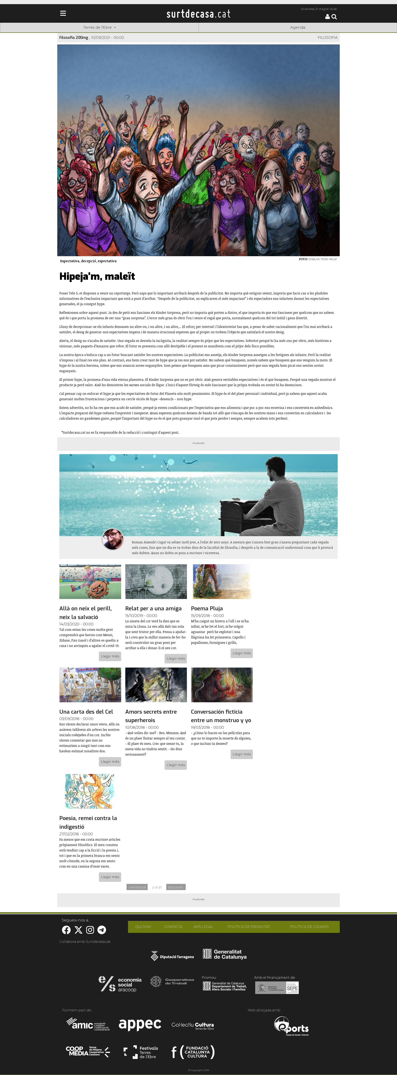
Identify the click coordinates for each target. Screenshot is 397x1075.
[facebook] (66, 932)
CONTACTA (173, 927)
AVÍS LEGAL (203, 927)
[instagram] (90, 932)
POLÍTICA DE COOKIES (309, 927)
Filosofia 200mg (73, 37)
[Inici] (198, 13)
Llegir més (110, 656)
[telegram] (101, 932)
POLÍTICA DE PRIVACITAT (249, 927)
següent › (176, 887)
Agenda (297, 27)
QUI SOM (143, 927)
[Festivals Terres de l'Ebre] (141, 1054)
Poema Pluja (207, 608)
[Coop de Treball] (172, 985)
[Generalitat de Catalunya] (225, 958)
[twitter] (78, 932)
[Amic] (88, 1026)
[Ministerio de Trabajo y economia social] (277, 990)
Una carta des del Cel (86, 711)
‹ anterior (137, 887)
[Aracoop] (120, 985)
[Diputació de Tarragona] (172, 958)
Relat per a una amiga (153, 608)
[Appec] (141, 1026)
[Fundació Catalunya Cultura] (193, 1054)
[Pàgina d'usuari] (327, 18)
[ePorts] (291, 1026)
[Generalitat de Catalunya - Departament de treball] (225, 990)
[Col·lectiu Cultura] (193, 1026)
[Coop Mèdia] (88, 1054)
